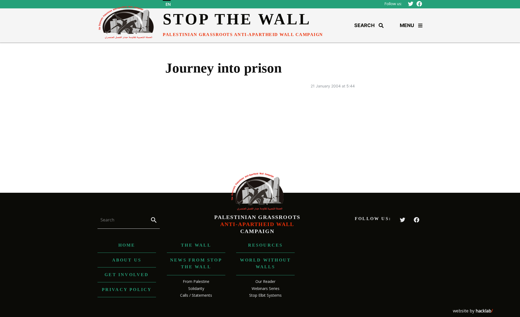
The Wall (196, 245)
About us (127, 260)
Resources (265, 245)
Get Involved (127, 274)
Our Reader (265, 281)
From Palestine (196, 281)
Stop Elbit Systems (265, 295)
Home (126, 245)
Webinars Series (266, 288)
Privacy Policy (127, 289)
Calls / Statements (196, 295)
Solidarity (196, 288)
